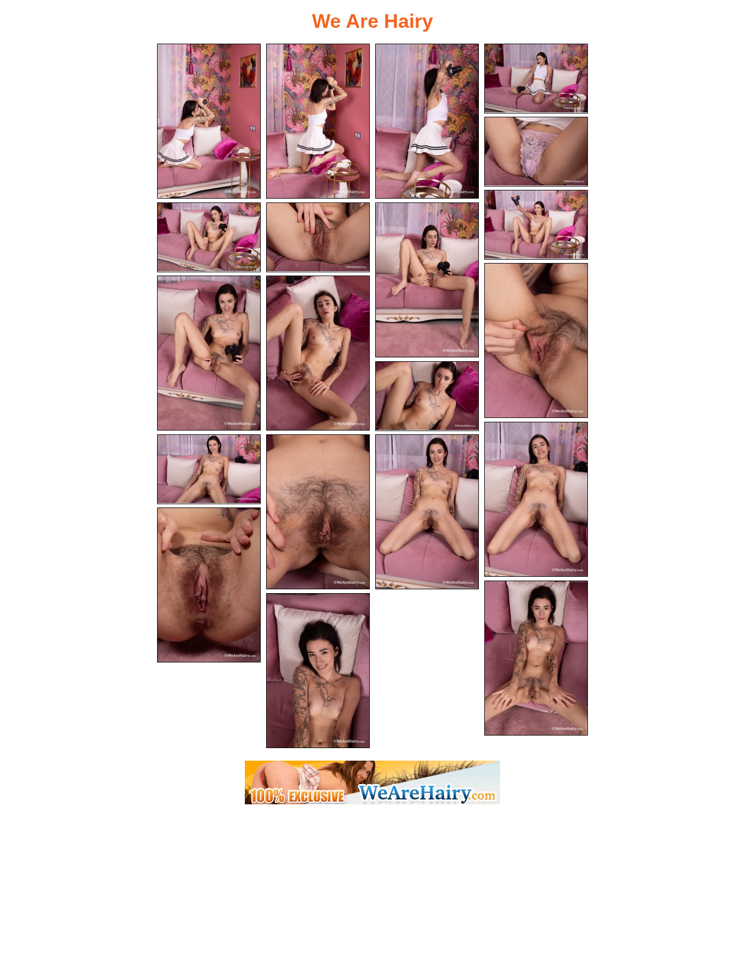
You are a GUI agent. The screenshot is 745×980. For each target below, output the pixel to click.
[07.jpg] (209, 237)
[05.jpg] (536, 152)
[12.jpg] (318, 353)
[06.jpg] (536, 225)
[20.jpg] (318, 670)
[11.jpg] (209, 353)
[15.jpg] (209, 469)
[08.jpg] (318, 237)
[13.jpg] (427, 396)
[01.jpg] (209, 121)
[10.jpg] (536, 340)
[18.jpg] (209, 584)
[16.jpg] (318, 511)
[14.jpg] (536, 499)
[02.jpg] (318, 121)
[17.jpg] (427, 511)
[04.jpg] (536, 78)
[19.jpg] (536, 658)
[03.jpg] (427, 121)
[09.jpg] (427, 279)
